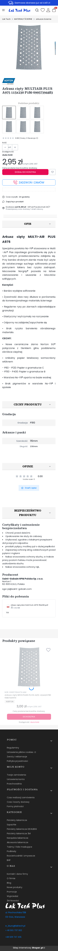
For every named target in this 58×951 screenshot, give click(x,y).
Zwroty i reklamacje (17, 756)
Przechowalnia (14, 783)
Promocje (12, 891)
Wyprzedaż (12, 896)
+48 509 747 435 (13, 937)
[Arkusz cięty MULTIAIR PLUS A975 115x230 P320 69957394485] (23, 126)
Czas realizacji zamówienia (21, 797)
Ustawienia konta (16, 779)
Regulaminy (13, 747)
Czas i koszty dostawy (18, 801)
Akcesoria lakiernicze (17, 842)
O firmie (11, 878)
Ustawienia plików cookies (20, 752)
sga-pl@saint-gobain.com (17, 588)
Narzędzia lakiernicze (17, 837)
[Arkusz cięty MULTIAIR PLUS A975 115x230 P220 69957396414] (37, 126)
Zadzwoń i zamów (31, 182)
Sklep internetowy (28, 948)
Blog (9, 882)
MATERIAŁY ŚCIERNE (23, 19)
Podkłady (11, 851)
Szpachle (11, 824)
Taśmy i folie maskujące (19, 846)
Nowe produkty (14, 887)
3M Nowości (13, 900)
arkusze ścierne (43, 19)
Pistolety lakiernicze (17, 820)
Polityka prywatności (17, 761)
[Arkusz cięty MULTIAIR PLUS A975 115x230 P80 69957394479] (23, 112)
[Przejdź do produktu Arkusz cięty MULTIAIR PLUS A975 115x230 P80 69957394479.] (29, 667)
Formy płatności (15, 806)
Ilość (4, 143)
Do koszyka (29, 716)
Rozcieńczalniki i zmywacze (21, 855)
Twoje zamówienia (16, 774)
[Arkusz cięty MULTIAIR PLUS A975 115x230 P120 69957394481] (37, 112)
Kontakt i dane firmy (17, 873)
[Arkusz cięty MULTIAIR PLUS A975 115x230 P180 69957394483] (9, 112)
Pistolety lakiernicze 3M (19, 833)
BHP (9, 860)
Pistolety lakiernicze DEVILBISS (22, 829)
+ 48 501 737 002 (13, 930)
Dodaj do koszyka (25, 172)
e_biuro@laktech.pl (15, 925)
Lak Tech (6, 19)
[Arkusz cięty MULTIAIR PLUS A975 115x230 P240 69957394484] (9, 126)
